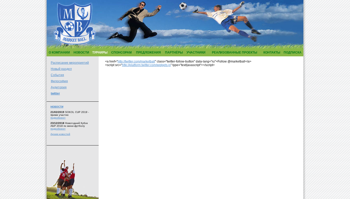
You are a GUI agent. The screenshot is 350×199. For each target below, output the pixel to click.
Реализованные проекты (234, 52)
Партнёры (174, 52)
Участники (196, 52)
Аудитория (59, 87)
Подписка (293, 52)
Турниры (100, 52)
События (57, 75)
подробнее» (58, 117)
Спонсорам (121, 52)
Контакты (271, 52)
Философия (59, 81)
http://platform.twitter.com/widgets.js (146, 65)
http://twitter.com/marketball (136, 61)
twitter (55, 93)
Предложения (148, 52)
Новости (81, 52)
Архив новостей (60, 134)
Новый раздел (61, 69)
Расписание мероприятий (70, 63)
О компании (59, 52)
